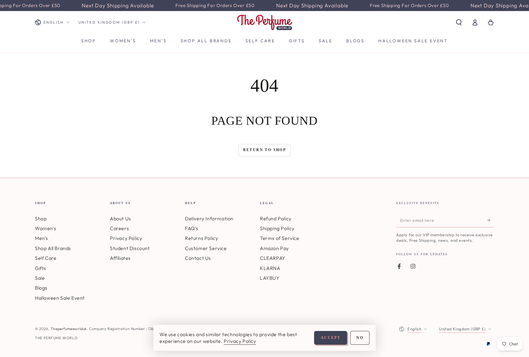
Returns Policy (201, 238)
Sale (40, 278)
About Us (120, 218)
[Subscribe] (490, 220)
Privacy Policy (126, 238)
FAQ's (191, 228)
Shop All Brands (53, 248)
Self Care (45, 258)
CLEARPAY (273, 258)
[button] (459, 22)
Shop (41, 218)
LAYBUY (270, 278)
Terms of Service (279, 238)
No (359, 338)
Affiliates (120, 258)
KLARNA (270, 268)
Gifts (40, 268)
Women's (45, 228)
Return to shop (264, 150)
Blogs (41, 288)
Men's (41, 238)
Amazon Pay (274, 248)
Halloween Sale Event (60, 298)
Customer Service (206, 248)
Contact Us (198, 258)
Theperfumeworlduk (69, 328)
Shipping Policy (277, 228)
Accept (330, 338)
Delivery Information (209, 218)
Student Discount (130, 248)
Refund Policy (275, 218)
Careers (119, 228)
